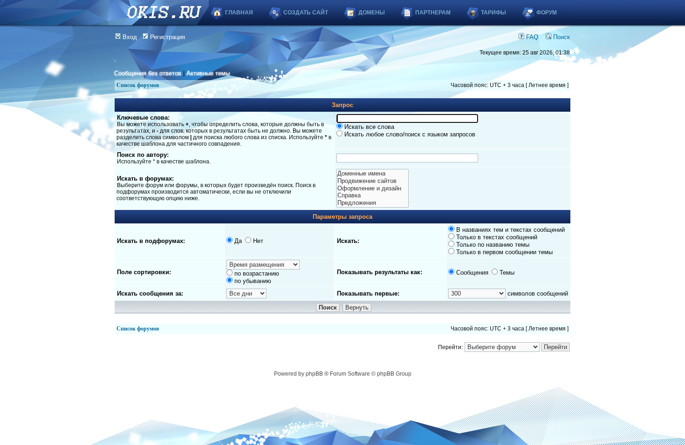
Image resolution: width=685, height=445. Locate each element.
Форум (546, 12)
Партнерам (433, 12)
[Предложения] (372, 203)
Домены (371, 12)
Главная (239, 12)
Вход (129, 37)
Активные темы (208, 73)
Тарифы (493, 12)
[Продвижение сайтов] (372, 181)
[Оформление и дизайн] (372, 188)
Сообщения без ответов (147, 73)
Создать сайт (305, 12)
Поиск (560, 37)
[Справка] (372, 195)
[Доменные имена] (372, 173)
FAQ (531, 37)
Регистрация (166, 37)
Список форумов (137, 85)
